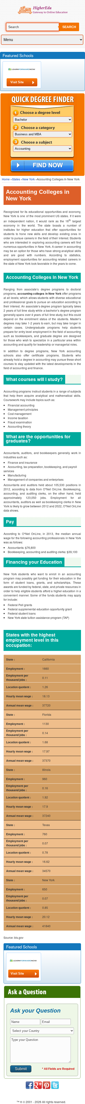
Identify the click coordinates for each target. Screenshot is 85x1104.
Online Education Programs (42, 10)
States (16, 179)
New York (28, 179)
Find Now (42, 166)
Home (6, 179)
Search (69, 27)
